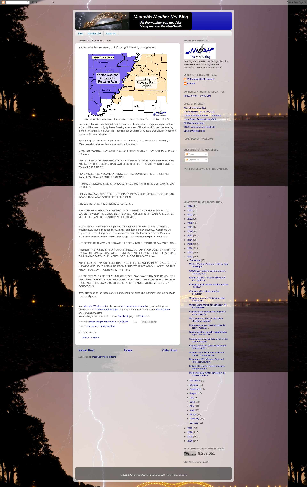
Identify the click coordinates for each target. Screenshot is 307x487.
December (195, 260)
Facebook (123, 316)
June (193, 402)
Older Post (169, 350)
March (193, 414)
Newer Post (86, 350)
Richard (191, 83)
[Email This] (143, 321)
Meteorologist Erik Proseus (200, 79)
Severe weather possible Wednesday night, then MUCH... (208, 333)
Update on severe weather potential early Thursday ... (207, 326)
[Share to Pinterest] (155, 321)
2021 (190, 219)
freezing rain (93, 326)
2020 (190, 223)
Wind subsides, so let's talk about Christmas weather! (206, 319)
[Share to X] (149, 321)
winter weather (107, 326)
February (195, 418)
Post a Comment (91, 337)
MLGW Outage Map (194, 123)
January (194, 423)
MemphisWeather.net (95, 306)
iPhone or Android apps (106, 309)
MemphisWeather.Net (195, 108)
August (194, 393)
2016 (190, 240)
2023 (190, 210)
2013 (190, 252)
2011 (190, 428)
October (194, 385)
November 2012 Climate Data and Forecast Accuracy (206, 360)
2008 (190, 441)
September (196, 389)
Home (128, 350)
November (195, 380)
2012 (190, 256)
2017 (190, 236)
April (192, 410)
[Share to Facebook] (152, 321)
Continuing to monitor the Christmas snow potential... (207, 313)
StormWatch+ (162, 309)
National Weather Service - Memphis (202, 115)
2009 (190, 436)
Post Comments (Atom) (104, 357)
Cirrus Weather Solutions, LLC (199, 112)
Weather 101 (94, 33)
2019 (190, 227)
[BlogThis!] (146, 321)
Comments (193, 160)
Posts (191, 154)
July (192, 397)
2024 (190, 206)
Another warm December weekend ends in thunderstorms (206, 353)
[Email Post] (135, 321)
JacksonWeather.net (194, 131)
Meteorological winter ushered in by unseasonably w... (207, 374)
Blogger (182, 475)
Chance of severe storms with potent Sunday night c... (207, 346)
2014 (190, 248)
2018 (190, 231)
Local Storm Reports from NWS (200, 119)
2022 (190, 214)
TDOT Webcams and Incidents (199, 127)
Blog (80, 33)
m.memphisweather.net (133, 306)
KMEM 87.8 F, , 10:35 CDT (197, 96)
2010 (190, 432)
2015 (190, 244)
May (192, 406)
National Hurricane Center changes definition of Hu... (207, 367)
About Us (111, 33)
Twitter (142, 316)
